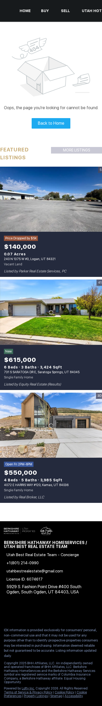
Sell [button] (65, 11)
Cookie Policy (64, 692)
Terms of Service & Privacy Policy (28, 692)
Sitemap (56, 696)
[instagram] (48, 612)
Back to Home (51, 123)
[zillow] (38, 612)
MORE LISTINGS (76, 150)
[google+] (79, 612)
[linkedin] (17, 612)
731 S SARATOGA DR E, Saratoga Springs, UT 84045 (42, 372)
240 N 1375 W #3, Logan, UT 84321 (29, 259)
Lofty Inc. (28, 688)
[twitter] (27, 612)
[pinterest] (69, 612)
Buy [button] (45, 11)
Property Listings (36, 696)
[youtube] (59, 612)
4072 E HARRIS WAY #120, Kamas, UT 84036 (36, 485)
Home (25, 11)
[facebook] (6, 612)
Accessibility (74, 696)
